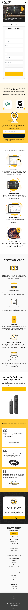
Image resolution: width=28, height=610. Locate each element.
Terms (14, 598)
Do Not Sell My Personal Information (14, 603)
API (14, 594)
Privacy (14, 596)
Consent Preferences (14, 605)
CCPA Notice (14, 602)
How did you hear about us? (11, 66)
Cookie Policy (14, 600)
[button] (25, 2)
